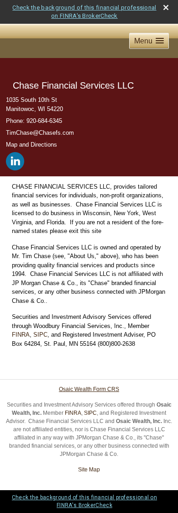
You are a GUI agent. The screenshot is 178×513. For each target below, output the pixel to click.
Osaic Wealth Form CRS (89, 389)
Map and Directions (31, 144)
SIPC (40, 334)
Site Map (89, 469)
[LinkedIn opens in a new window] (16, 159)
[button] (149, 41)
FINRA (21, 334)
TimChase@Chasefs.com (40, 132)
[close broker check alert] (166, 8)
